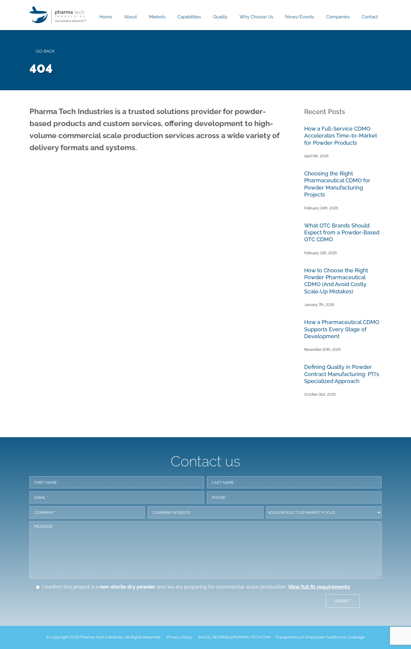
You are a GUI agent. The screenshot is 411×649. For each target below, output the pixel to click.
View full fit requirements (319, 587)
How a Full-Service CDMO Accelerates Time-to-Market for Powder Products (340, 135)
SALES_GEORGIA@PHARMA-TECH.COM (234, 637)
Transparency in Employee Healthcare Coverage (320, 637)
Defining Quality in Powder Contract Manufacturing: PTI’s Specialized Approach (341, 374)
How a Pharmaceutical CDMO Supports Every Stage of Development (341, 329)
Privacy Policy (179, 637)
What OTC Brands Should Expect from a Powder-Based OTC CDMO (341, 232)
